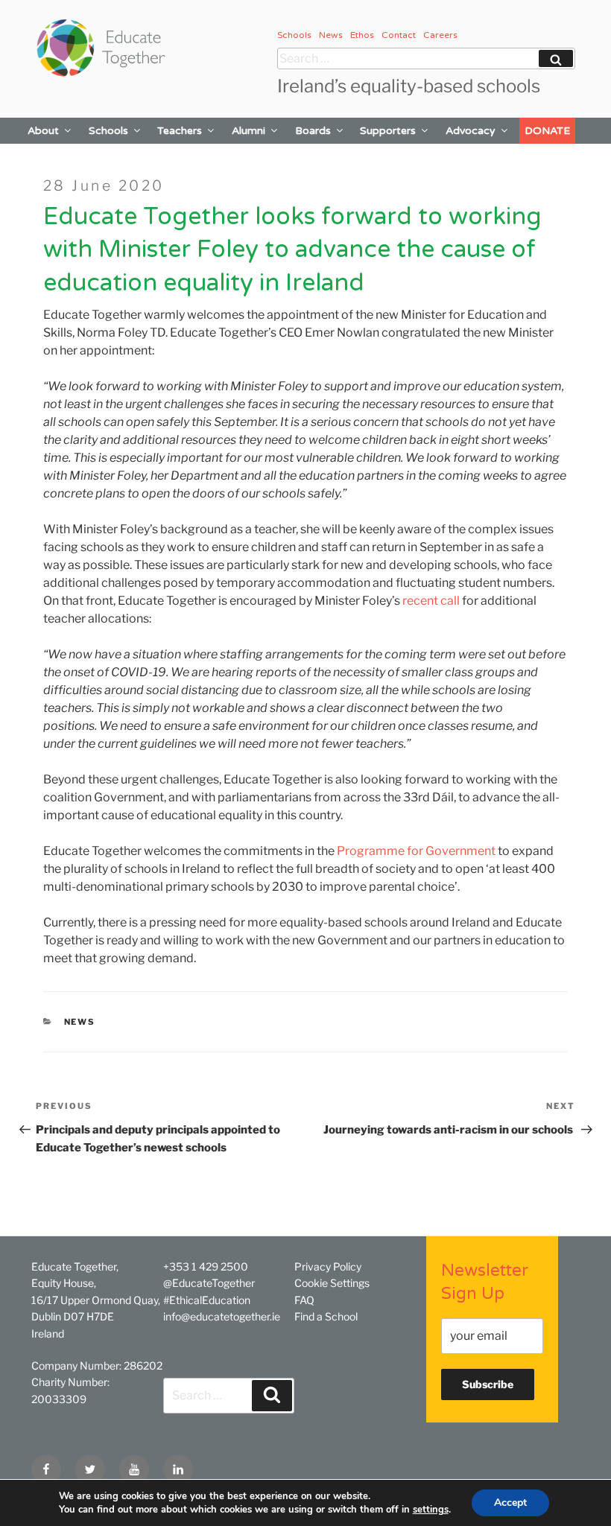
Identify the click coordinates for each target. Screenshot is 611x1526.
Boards (313, 130)
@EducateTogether (209, 1283)
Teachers (179, 130)
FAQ (304, 1300)
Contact (399, 35)
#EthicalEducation (206, 1300)
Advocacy (471, 130)
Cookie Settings (332, 1283)
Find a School (326, 1316)
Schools (294, 35)
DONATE (547, 130)
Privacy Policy (327, 1266)
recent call (431, 601)
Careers (440, 35)
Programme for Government (416, 851)
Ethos (362, 35)
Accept (510, 1502)
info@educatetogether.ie (221, 1316)
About (43, 130)
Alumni (248, 130)
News (331, 35)
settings (431, 1509)
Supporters (388, 130)
